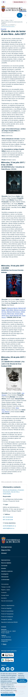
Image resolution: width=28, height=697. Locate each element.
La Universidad (5, 579)
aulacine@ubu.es (8, 528)
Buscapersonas (6, 547)
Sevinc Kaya (5, 315)
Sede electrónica (5, 560)
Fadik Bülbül (9, 310)
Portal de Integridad (6, 608)
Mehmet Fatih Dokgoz (13, 312)
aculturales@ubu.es (9, 526)
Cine (11, 20)
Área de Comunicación (7, 600)
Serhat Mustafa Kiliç (15, 315)
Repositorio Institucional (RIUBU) (9, 622)
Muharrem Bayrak (12, 308)
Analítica (20, 673)
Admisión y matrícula (7, 571)
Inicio (2, 20)
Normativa (4, 598)
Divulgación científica (6, 619)
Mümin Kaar (10, 313)
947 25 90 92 (7, 519)
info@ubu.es (4, 641)
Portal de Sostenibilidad (7, 611)
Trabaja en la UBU (5, 587)
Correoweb (4, 565)
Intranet (4, 553)
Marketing (21, 676)
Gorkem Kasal (19, 313)
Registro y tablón (5, 589)
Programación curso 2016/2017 (8, 25)
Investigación (4, 574)
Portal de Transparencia (7, 613)
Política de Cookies (8, 695)
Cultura (6, 20)
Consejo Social (5, 595)
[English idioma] (3, 2)
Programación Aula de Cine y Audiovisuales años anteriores (11, 22)
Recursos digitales (6, 562)
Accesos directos (18, 2)
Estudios (3, 568)
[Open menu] (25, 15)
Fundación (4, 592)
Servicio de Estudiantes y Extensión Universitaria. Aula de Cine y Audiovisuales (13, 491)
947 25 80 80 (7, 517)
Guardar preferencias (22, 680)
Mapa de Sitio (5, 550)
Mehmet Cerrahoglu (20, 310)
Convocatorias (5, 584)
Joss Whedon (6, 411)
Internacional (4, 576)
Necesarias (21, 678)
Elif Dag (4, 312)
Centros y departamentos (7, 605)
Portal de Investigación (7, 616)
